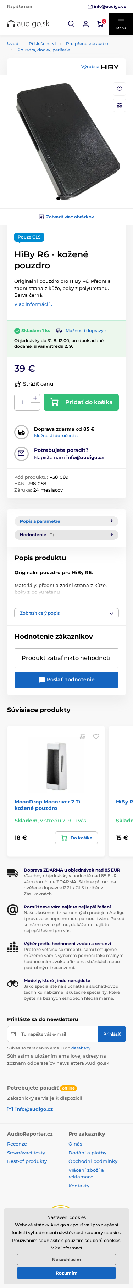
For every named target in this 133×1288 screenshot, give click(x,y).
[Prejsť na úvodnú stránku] (28, 24)
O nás (75, 1144)
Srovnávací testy (26, 1152)
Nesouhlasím (66, 1259)
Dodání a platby (87, 1152)
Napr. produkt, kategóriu (52, 58)
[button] (72, 24)
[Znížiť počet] (35, 406)
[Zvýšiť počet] (35, 398)
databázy (80, 1048)
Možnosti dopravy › (86, 330)
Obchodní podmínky (92, 1161)
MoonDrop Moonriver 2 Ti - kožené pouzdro (49, 805)
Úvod (12, 43)
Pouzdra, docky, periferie (43, 49)
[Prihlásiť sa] (86, 24)
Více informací (66, 1247)
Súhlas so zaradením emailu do (48, 1048)
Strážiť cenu (38, 384)
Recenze (17, 1144)
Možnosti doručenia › (56, 435)
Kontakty (78, 1185)
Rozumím (67, 1273)
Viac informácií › (33, 304)
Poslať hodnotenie (70, 679)
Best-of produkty (27, 1161)
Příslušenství (42, 43)
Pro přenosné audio (87, 43)
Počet (23, 402)
